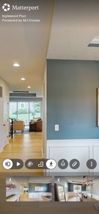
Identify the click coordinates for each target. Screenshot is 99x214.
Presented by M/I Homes (21, 20)
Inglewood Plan (14, 16)
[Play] (18, 164)
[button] (29, 188)
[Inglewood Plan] (49, 107)
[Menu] (91, 164)
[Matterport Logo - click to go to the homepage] (20, 7)
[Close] (8, 164)
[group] (41, 164)
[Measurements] (74, 164)
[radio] (30, 164)
